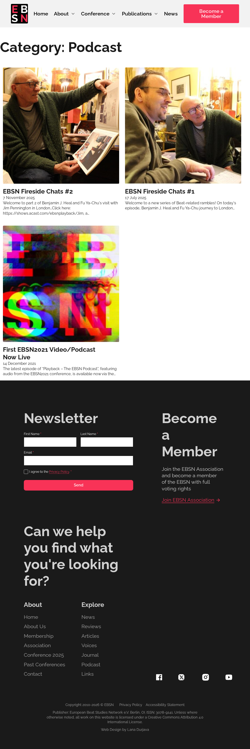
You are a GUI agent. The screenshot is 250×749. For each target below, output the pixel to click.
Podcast (90, 664)
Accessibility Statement (165, 705)
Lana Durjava (138, 729)
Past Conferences (44, 664)
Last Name (89, 434)
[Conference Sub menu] (113, 13)
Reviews (91, 626)
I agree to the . (50, 472)
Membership (39, 636)
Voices (89, 645)
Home (41, 14)
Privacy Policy (59, 472)
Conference (95, 14)
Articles (90, 636)
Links (87, 674)
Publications (137, 14)
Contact (33, 674)
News (171, 14)
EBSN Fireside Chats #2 (38, 191)
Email (29, 452)
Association (37, 645)
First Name (32, 434)
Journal (90, 655)
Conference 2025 (44, 655)
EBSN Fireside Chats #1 (160, 191)
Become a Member (211, 13)
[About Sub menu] (73, 13)
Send (78, 485)
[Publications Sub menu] (156, 13)
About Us (35, 626)
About (61, 14)
